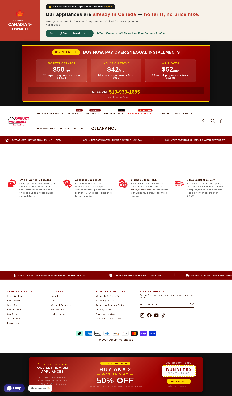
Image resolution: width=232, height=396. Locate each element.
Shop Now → (179, 381)
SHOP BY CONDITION (72, 128)
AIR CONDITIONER (138, 113)
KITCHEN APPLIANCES (49, 113)
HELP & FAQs (182, 113)
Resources (13, 323)
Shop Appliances (17, 296)
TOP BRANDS (163, 113)
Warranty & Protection (108, 296)
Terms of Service (105, 314)
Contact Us (57, 309)
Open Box (12, 305)
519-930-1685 (124, 92)
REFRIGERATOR (112, 113)
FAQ (53, 300)
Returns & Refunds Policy (110, 305)
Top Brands (13, 318)
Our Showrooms (16, 314)
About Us (56, 296)
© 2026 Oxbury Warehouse (116, 339)
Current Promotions (62, 305)
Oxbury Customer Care (108, 318)
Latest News (58, 314)
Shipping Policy (105, 300)
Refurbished (14, 309)
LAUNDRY (73, 113)
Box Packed (13, 300)
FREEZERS (91, 113)
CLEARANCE (104, 128)
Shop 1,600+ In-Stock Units (69, 33)
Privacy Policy (104, 309)
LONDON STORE (46, 128)
